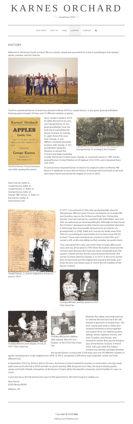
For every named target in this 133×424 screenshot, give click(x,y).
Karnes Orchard (66, 8)
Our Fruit (41, 30)
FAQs (64, 30)
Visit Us (54, 30)
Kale (76, 414)
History (75, 30)
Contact (87, 30)
